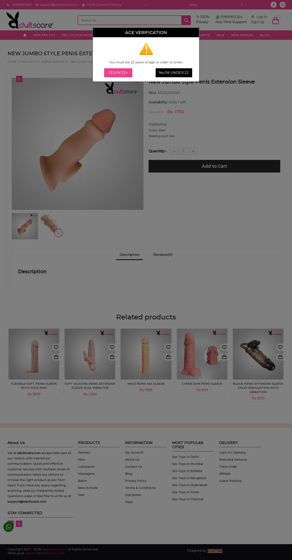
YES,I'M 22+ (118, 73)
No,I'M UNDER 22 (174, 73)
